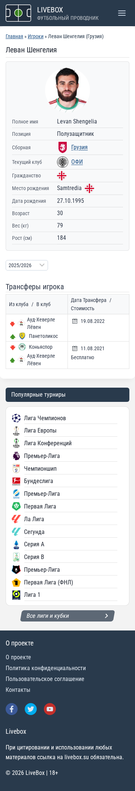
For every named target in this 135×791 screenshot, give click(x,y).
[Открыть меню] (121, 12)
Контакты (18, 689)
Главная (14, 36)
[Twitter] (31, 709)
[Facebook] (12, 709)
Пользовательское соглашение (45, 678)
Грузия (79, 147)
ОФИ (77, 161)
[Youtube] (50, 709)
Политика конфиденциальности (46, 668)
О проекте (18, 657)
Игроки (36, 36)
